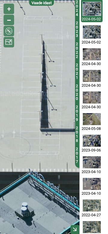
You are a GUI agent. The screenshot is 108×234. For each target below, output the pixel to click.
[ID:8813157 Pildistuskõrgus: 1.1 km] (91, 9)
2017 (77, 155)
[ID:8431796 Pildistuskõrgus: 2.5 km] (91, 119)
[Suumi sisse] (9, 9)
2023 (77, 29)
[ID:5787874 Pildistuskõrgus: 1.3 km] (91, 205)
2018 (77, 134)
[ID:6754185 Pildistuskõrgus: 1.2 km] (91, 184)
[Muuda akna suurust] (9, 42)
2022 (77, 50)
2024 (77, 8)
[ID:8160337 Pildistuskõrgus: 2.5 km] (91, 76)
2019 (77, 113)
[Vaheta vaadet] (9, 31)
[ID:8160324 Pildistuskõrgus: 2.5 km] (91, 97)
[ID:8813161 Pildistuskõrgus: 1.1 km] (91, 32)
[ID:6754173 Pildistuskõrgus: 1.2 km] (91, 162)
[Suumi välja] (9, 20)
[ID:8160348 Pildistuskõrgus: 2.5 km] (91, 54)
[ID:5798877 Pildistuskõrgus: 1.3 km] (91, 227)
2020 (77, 92)
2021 (77, 71)
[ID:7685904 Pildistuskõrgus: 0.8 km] (91, 140)
